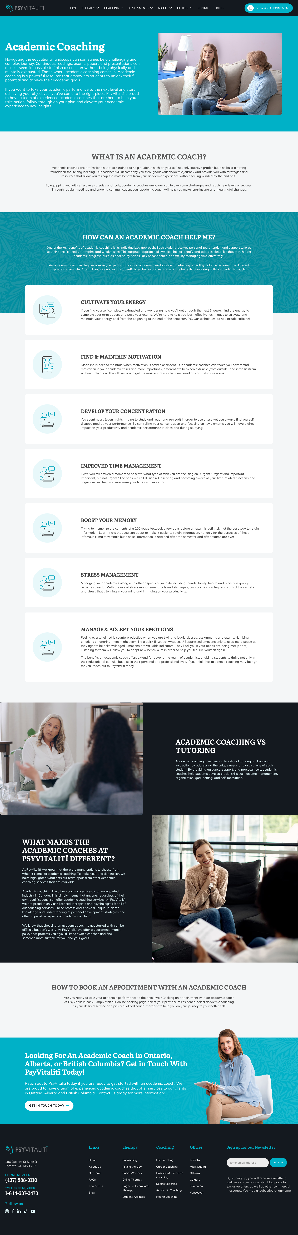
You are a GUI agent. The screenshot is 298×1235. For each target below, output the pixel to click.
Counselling (129, 1160)
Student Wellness (133, 1196)
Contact (204, 8)
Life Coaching (164, 1160)
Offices (182, 8)
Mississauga (198, 1166)
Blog (219, 8)
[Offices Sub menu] (191, 8)
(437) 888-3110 (21, 1179)
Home (73, 8)
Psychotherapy (132, 1166)
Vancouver (196, 1192)
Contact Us (96, 1186)
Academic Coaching (169, 1190)
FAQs (92, 1179)
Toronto (195, 1160)
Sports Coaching (166, 1183)
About (163, 8)
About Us (95, 1166)
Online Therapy (132, 1179)
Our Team (95, 1173)
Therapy (88, 8)
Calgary (195, 1179)
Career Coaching (167, 1166)
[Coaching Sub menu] (122, 8)
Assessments (138, 8)
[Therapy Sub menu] (97, 8)
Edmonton (196, 1186)
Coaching (111, 8)
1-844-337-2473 (21, 1192)
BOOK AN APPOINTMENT (272, 8)
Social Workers (132, 1173)
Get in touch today (46, 1105)
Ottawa (195, 1173)
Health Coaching (166, 1196)
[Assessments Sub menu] (151, 8)
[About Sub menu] (170, 8)
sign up (278, 1162)
